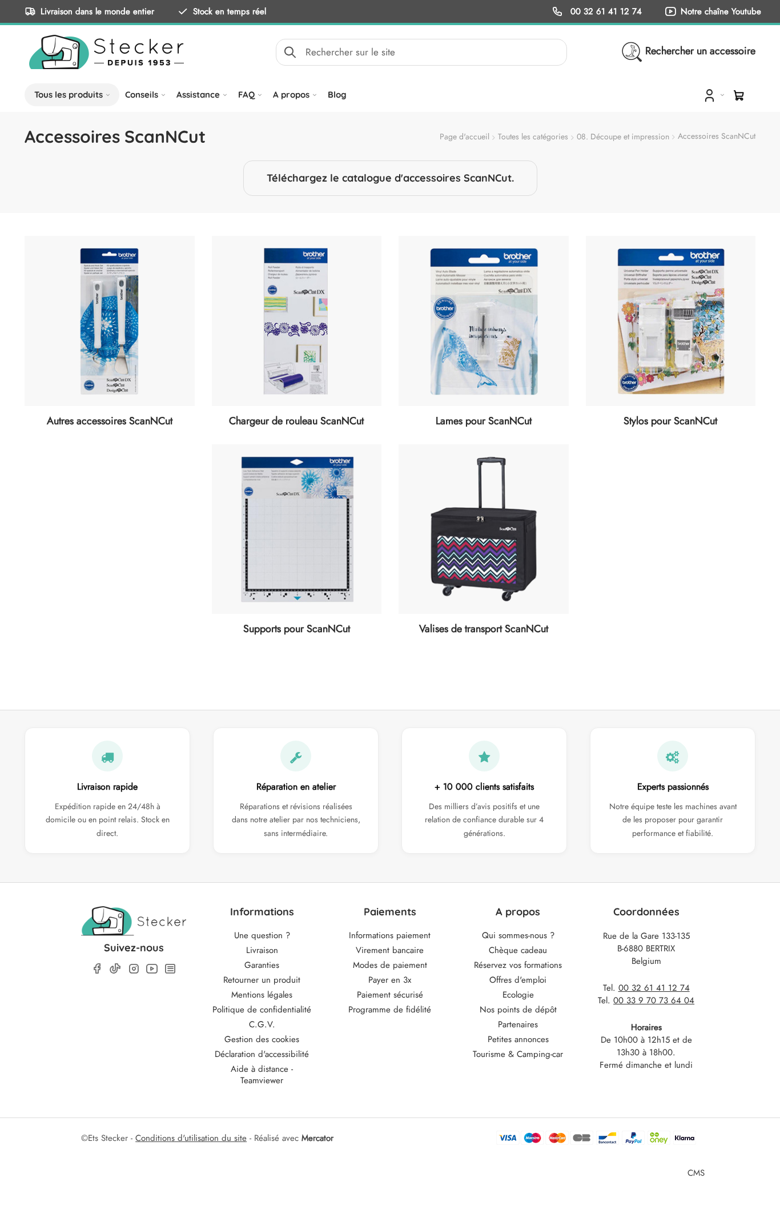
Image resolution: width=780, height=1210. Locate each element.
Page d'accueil (464, 136)
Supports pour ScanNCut (296, 628)
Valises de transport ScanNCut (483, 628)
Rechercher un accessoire (700, 50)
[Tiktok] (115, 968)
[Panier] (739, 95)
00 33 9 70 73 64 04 (653, 1000)
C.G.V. (262, 1024)
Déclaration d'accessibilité (262, 1054)
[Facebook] (97, 968)
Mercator (317, 1138)
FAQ (246, 94)
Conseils (141, 94)
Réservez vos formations (518, 965)
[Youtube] (152, 968)
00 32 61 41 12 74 (605, 11)
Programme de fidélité (389, 1009)
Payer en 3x (389, 980)
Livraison (262, 950)
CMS (696, 1173)
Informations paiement (390, 935)
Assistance (198, 94)
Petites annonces (518, 1039)
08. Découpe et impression (623, 136)
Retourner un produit (261, 980)
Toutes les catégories (533, 136)
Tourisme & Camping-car (518, 1054)
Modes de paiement (390, 965)
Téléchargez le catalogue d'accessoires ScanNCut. (390, 177)
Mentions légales (261, 994)
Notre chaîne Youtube (721, 11)
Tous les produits (68, 94)
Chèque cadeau (518, 950)
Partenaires (518, 1024)
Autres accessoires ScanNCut (109, 420)
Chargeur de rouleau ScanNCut (296, 420)
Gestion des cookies (261, 1039)
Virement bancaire (390, 950)
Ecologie (518, 994)
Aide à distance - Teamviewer (262, 1075)
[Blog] (170, 968)
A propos (291, 94)
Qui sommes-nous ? (518, 935)
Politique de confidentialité (261, 1009)
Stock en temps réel (229, 11)
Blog (337, 94)
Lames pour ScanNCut (484, 420)
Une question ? (262, 935)
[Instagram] (133, 968)
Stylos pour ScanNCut (670, 420)
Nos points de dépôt (518, 1009)
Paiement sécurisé (390, 994)
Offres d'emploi (517, 980)
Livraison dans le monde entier (97, 11)
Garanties (261, 965)
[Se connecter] (713, 94)
